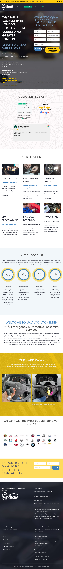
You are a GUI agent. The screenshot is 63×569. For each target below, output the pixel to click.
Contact (5, 540)
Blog (4, 536)
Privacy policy (7, 543)
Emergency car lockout (9, 183)
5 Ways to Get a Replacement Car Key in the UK (47, 529)
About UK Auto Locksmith (10, 530)
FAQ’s (4, 533)
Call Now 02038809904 (52, 50)
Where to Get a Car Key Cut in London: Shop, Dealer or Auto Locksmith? (46, 542)
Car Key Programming (9, 224)
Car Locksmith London (41, 553)
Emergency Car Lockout (41, 559)
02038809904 (5, 1)
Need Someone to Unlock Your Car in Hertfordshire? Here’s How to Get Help (48, 535)
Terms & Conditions (8, 546)
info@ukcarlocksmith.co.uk (20, 1)
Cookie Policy (6, 550)
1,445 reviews (47, 109)
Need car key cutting (25, 338)
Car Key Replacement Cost (42, 556)
